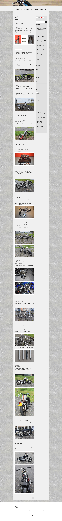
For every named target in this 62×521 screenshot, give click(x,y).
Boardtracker (40, 37)
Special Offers (37, 93)
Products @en (42, 49)
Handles (44, 44)
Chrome (44, 112)
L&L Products (41, 7)
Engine (37, 41)
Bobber (43, 37)
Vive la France (18, 298)
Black (37, 37)
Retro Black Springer (38, 50)
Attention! (17, 17)
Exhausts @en (40, 41)
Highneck (40, 45)
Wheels (37, 100)
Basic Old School (18, 443)
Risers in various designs (20, 144)
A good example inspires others (21, 222)
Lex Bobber (17, 366)
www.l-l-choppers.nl (17, 515)
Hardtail (37, 45)
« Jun (32, 515)
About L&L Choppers (26, 9)
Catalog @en (37, 112)
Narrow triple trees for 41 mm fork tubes (23, 28)
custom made (40, 40)
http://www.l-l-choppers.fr (39, 105)
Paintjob (37, 85)
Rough (45, 50)
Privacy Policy (36, 9)
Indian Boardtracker (19, 169)
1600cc (39, 36)
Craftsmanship (19, 7)
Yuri (36, 130)
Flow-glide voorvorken (19, 325)
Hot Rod (37, 77)
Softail (37, 92)
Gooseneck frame (18, 49)
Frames (37, 74)
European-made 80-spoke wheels (22, 420)
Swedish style (43, 54)
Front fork (37, 44)
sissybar (40, 125)
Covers (37, 40)
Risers (43, 50)
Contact (32, 9)
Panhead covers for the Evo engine (22, 261)
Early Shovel (44, 40)
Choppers (27, 7)
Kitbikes (37, 78)
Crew (36, 69)
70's (36, 36)
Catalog (23, 7)
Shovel (37, 125)
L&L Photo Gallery (36, 7)
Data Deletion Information (43, 9)
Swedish (45, 53)
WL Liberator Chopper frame (21, 115)
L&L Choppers (25, 2)
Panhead (41, 121)
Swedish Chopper (38, 54)
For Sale (37, 73)
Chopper (41, 112)
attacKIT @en (42, 36)
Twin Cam (37, 97)
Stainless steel (41, 53)
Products (37, 89)
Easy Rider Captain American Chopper (23, 86)
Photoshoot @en (38, 49)
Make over (37, 81)
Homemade (43, 45)
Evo (36, 70)
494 (36, 61)
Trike (36, 96)
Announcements (38, 62)
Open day (37, 121)
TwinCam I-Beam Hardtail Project (19, 9)
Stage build (37, 53)
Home (15, 7)
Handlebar (41, 44)
